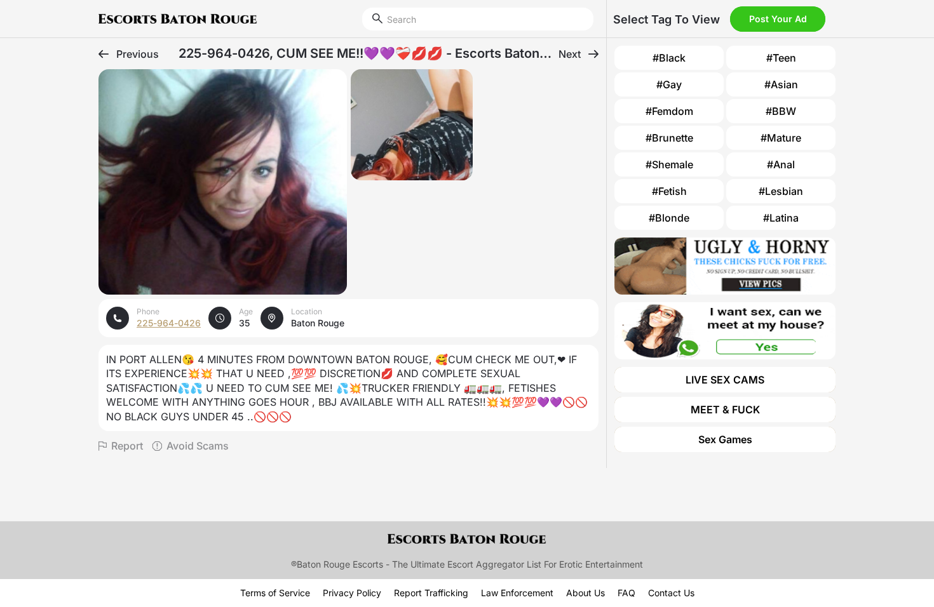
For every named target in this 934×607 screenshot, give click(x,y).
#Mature (781, 137)
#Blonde (669, 217)
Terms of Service (275, 592)
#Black (669, 57)
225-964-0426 (169, 322)
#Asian (781, 84)
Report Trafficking (431, 592)
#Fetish (669, 191)
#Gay (669, 84)
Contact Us (671, 592)
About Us (585, 592)
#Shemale (669, 164)
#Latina (781, 217)
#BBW (781, 111)
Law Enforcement (517, 592)
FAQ (626, 592)
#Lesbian (781, 191)
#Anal (781, 164)
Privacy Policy (352, 592)
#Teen (781, 57)
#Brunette (669, 137)
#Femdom (669, 111)
